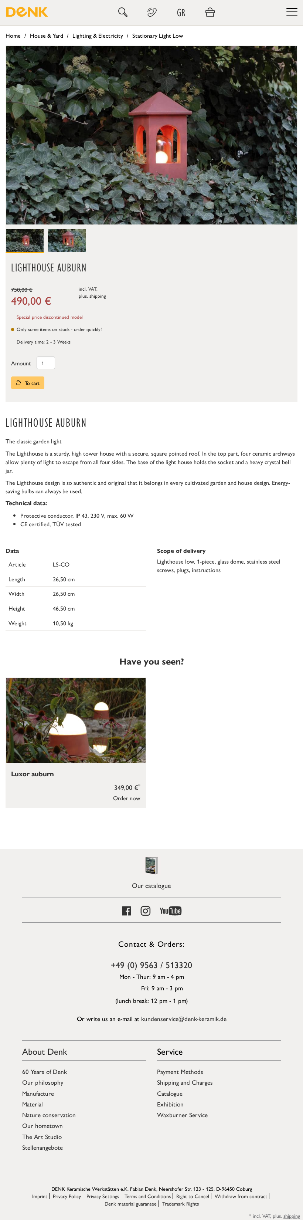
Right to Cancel (192, 1196)
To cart (31, 382)
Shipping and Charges (185, 1082)
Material (32, 1103)
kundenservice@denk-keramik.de (184, 1018)
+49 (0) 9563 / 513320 (151, 964)
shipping (97, 295)
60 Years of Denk (44, 1071)
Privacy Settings (102, 1196)
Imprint (39, 1196)
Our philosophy (42, 1082)
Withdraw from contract (241, 1196)
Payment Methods (180, 1071)
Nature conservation (49, 1114)
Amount (21, 363)
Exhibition (170, 1103)
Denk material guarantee (131, 1203)
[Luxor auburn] (76, 720)
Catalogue (170, 1093)
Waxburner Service (182, 1114)
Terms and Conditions (148, 1196)
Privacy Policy (67, 1196)
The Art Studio (42, 1136)
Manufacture (38, 1093)
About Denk (44, 1051)
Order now (126, 798)
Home (13, 35)
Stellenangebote (42, 1147)
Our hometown (42, 1125)
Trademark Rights (180, 1203)
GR (181, 12)
